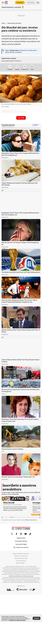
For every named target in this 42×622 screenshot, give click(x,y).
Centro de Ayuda (21, 560)
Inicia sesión (11, 510)
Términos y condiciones (21, 556)
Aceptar (36, 618)
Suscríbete (20, 2)
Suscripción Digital (21, 544)
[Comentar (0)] (24, 66)
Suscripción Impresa (21, 541)
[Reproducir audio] (4, 123)
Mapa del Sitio (21, 538)
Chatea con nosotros (22, 547)
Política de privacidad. (31, 520)
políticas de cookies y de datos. (17, 620)
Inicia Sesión (31, 2)
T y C (18, 520)
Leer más (21, 118)
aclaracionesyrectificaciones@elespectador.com (21, 576)
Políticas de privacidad (21, 558)
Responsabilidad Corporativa (21, 553)
